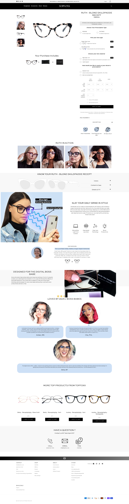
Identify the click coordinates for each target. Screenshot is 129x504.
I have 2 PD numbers (93, 99)
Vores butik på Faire (20, 489)
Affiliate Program (56, 471)
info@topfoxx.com (20, 464)
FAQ (17, 469)
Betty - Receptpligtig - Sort (52, 412)
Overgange (37, 471)
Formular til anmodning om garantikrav (24, 473)
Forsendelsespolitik (75, 477)
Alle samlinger (37, 475)
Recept (36, 469)
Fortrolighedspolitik (75, 469)
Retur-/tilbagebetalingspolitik (77, 473)
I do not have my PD (93, 102)
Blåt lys (36, 467)
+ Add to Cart (28, 419)
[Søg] (111, 6)
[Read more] (64, 458)
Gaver (54, 469)
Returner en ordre (20, 471)
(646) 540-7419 (19, 467)
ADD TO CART (96, 106)
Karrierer (73, 464)
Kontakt (73, 479)
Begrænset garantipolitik (76, 475)
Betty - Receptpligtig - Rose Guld (28, 412)
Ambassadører (56, 467)
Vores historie (56, 464)
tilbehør (36, 473)
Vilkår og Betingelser (75, 471)
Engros (17, 487)
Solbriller (36, 464)
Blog (72, 467)
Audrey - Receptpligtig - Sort (75, 412)
